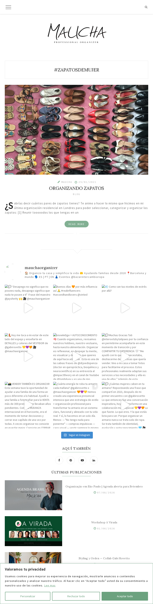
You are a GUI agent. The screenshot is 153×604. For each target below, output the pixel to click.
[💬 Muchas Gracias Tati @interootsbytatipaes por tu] (125, 356)
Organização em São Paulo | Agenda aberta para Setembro (104, 486)
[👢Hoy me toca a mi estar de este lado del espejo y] (28, 356)
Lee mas (50, 585)
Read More (77, 224)
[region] (76, 583)
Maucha (66, 181)
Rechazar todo (76, 596)
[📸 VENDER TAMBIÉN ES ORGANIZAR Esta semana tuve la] (28, 405)
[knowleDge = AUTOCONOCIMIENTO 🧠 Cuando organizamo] (76, 356)
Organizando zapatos (76, 188)
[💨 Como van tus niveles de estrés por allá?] (125, 308)
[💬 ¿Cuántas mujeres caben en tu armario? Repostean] (125, 405)
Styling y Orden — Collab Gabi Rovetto (104, 558)
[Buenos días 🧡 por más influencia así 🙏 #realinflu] (76, 308)
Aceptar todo (125, 596)
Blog (76, 194)
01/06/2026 (106, 528)
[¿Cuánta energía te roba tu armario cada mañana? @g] (76, 405)
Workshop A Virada (104, 522)
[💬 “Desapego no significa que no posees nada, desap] (28, 308)
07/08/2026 (106, 492)
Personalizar (27, 596)
